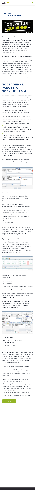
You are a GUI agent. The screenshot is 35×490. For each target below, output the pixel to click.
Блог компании (11, 10)
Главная (4, 10)
